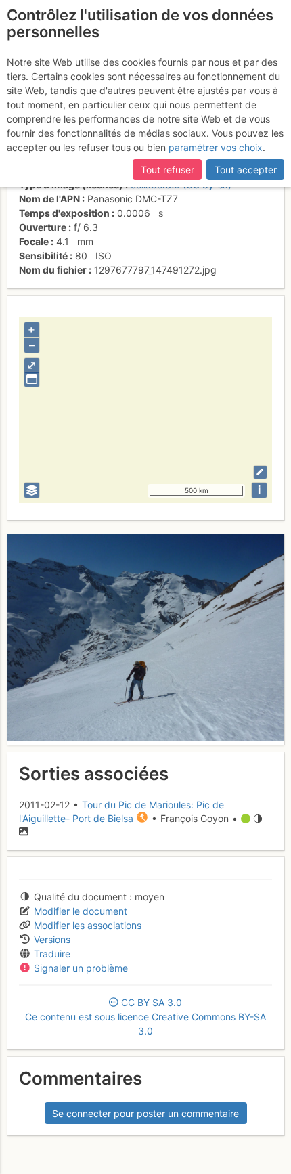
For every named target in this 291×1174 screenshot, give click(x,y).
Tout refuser (167, 169)
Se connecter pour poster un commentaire (145, 1113)
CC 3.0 (145, 1017)
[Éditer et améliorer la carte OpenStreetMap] (260, 472)
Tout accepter (246, 169)
